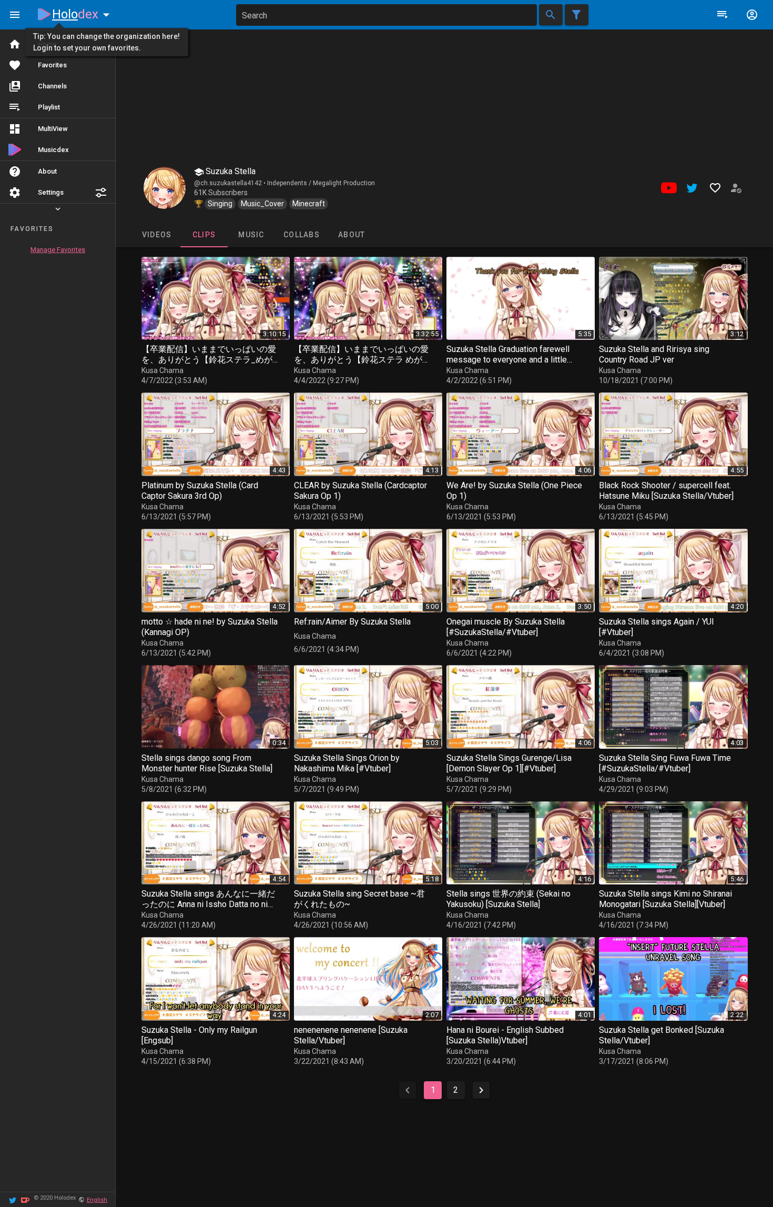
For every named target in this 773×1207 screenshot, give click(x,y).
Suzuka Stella (230, 171)
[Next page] (481, 1090)
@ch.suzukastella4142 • (230, 183)
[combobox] (386, 15)
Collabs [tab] (301, 234)
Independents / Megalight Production (321, 183)
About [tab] (351, 234)
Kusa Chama (162, 370)
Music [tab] (251, 234)
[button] (101, 192)
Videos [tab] (156, 234)
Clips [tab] (203, 234)
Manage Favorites (57, 250)
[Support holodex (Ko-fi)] (25, 1199)
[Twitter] (12, 1199)
